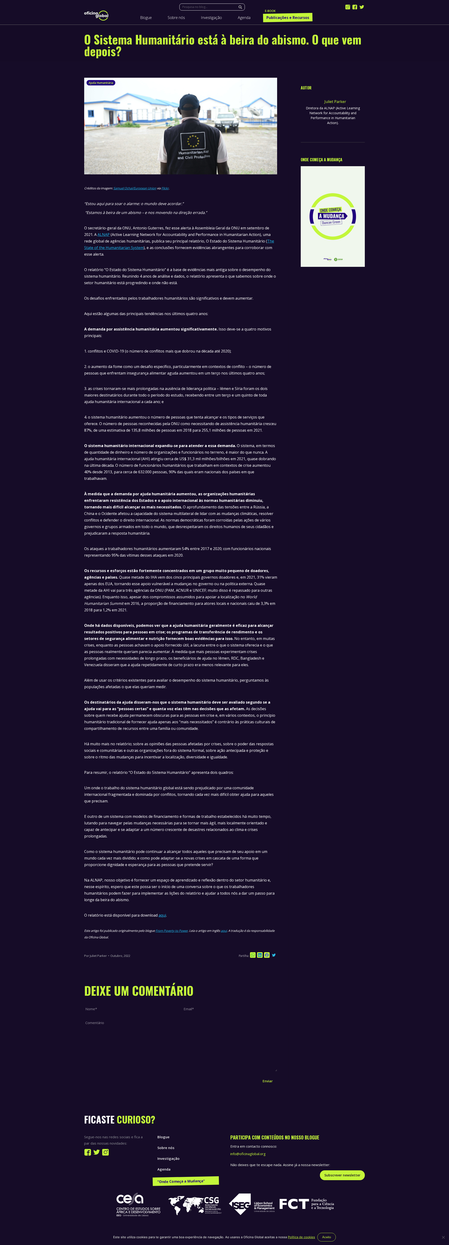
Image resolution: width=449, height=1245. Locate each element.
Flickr (165, 188)
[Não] (443, 1237)
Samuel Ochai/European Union (134, 188)
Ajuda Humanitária (101, 83)
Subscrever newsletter (342, 1175)
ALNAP (104, 234)
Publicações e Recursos (177, 1180)
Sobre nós (165, 1147)
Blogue (163, 1137)
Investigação (168, 1158)
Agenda (163, 1169)
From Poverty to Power (172, 931)
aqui (162, 915)
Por (95, 956)
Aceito (326, 1237)
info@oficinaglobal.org (248, 1153)
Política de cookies (301, 1237)
